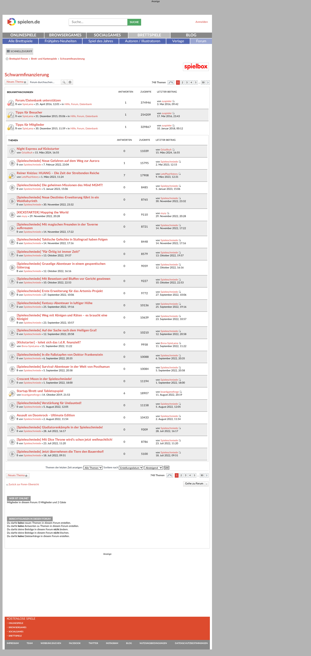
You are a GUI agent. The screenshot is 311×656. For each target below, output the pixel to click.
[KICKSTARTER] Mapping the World (43, 212)
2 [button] (182, 82)
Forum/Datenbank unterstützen (38, 100)
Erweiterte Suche (70, 82)
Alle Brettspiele (20, 41)
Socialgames (107, 35)
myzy (24, 216)
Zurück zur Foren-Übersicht (23, 484)
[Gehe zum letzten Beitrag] (173, 101)
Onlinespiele (23, 35)
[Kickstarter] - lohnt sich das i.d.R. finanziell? (49, 342)
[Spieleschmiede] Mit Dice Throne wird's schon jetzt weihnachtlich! (64, 439)
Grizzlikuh (27, 152)
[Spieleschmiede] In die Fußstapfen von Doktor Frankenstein (60, 354)
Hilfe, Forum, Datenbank (78, 104)
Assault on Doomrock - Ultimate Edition (46, 415)
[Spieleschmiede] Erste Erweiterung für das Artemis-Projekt (60, 291)
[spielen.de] (24, 25)
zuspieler (167, 101)
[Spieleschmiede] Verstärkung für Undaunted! (49, 403)
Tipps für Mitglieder (29, 124)
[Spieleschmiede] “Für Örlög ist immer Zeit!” (48, 251)
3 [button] (186, 82)
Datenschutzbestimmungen (191, 643)
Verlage (178, 41)
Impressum (13, 643)
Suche (134, 22)
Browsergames (65, 35)
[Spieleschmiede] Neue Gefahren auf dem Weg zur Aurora (58, 161)
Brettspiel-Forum (18, 58)
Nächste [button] (208, 82)
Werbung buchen (51, 643)
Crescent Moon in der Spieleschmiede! (44, 379)
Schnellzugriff (21, 51)
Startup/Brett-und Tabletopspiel (40, 391)
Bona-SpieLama (30, 346)
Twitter (93, 643)
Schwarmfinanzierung (72, 58)
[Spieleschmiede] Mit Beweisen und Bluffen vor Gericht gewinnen (63, 278)
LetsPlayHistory (30, 177)
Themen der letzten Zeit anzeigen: (64, 467)
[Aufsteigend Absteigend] (153, 467)
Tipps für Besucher (28, 112)
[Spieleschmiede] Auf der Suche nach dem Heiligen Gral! (57, 330)
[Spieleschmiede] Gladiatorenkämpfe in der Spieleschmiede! (60, 427)
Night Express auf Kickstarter (38, 148)
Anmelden (201, 21)
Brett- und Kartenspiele (44, 58)
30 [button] (203, 82)
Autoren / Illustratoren (142, 41)
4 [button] (191, 82)
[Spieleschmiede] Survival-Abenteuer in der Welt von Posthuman (63, 366)
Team (30, 643)
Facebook (75, 643)
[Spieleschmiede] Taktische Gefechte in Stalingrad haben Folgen (62, 239)
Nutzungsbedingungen (153, 643)
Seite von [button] (171, 82)
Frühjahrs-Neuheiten (60, 41)
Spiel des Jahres (100, 41)
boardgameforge (31, 395)
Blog (191, 35)
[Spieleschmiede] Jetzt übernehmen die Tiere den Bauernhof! (60, 451)
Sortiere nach (111, 467)
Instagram (112, 643)
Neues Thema (15, 82)
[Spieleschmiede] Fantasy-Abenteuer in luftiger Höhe (54, 303)
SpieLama (27, 104)
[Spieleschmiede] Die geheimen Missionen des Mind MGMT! (60, 185)
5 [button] (195, 82)
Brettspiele (149, 35)
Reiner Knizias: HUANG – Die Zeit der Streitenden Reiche (58, 173)
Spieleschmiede (32, 164)
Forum (201, 41)
